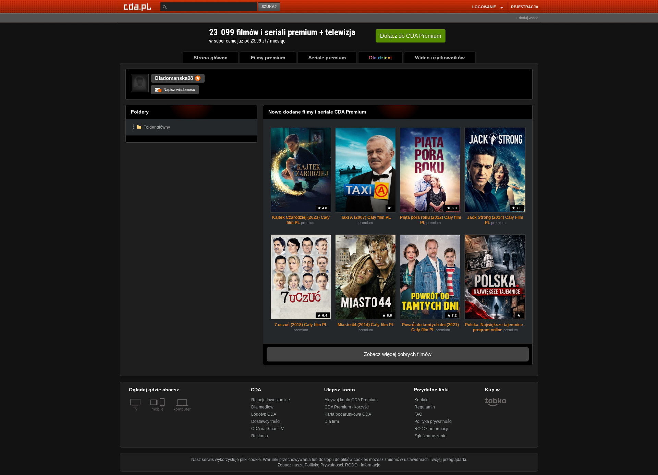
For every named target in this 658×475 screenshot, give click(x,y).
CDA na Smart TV (267, 428)
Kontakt (421, 399)
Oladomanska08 (174, 78)
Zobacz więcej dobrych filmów (397, 354)
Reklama (259, 436)
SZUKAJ (269, 6)
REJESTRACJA (524, 7)
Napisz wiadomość (177, 89)
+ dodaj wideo (527, 18)
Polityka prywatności (433, 421)
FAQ (418, 414)
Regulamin (424, 407)
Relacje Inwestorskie (270, 399)
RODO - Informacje (362, 465)
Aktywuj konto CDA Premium (351, 399)
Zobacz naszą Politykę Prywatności (310, 465)
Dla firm (332, 421)
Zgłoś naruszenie (430, 436)
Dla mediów (262, 407)
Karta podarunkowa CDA (348, 414)
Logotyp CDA (263, 414)
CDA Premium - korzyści (347, 407)
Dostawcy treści (265, 421)
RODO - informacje (432, 428)
